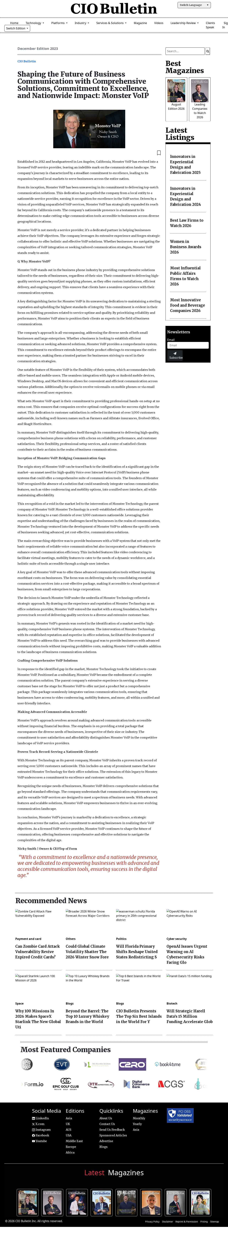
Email (171, 340)
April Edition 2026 (201, 1202)
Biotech (172, 1003)
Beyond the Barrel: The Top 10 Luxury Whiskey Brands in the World (87, 1016)
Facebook (42, 1135)
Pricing (204, 1221)
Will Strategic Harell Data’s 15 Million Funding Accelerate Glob (190, 1016)
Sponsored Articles (113, 1135)
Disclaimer (167, 1221)
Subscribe (176, 358)
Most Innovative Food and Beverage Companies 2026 (187, 305)
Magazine (140, 23)
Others (71, 939)
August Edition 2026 (28, 1202)
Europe (71, 1146)
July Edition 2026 (78, 1202)
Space (19, 1003)
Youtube (41, 1141)
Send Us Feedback (112, 1129)
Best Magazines (184, 67)
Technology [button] (34, 23)
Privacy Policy (152, 1221)
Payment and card (28, 939)
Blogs (70, 1003)
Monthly (139, 1118)
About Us (105, 1118)
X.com (39, 1124)
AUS (68, 1129)
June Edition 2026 (127, 1202)
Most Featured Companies (65, 1049)
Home (14, 23)
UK (68, 1124)
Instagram (43, 1129)
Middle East (74, 1141)
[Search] (207, 51)
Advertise (106, 1141)
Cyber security (177, 939)
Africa (70, 1152)
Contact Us (107, 1124)
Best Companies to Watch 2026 (102, 1202)
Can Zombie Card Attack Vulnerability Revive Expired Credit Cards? (37, 951)
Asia (69, 1118)
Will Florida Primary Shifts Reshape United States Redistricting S (137, 951)
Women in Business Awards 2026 (185, 246)
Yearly (137, 1124)
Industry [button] (81, 23)
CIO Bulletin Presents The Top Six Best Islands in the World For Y (139, 1016)
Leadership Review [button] (183, 23)
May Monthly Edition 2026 (151, 1202)
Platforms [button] (58, 23)
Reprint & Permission (186, 1221)
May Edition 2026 (176, 1202)
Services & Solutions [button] (110, 23)
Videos (158, 23)
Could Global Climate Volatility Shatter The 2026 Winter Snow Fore (87, 951)
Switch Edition (16, 28)
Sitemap (214, 1221)
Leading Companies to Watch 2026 (53, 1202)
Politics (121, 939)
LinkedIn (42, 1118)
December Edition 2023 (37, 48)
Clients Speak (210, 25)
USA (68, 1135)
